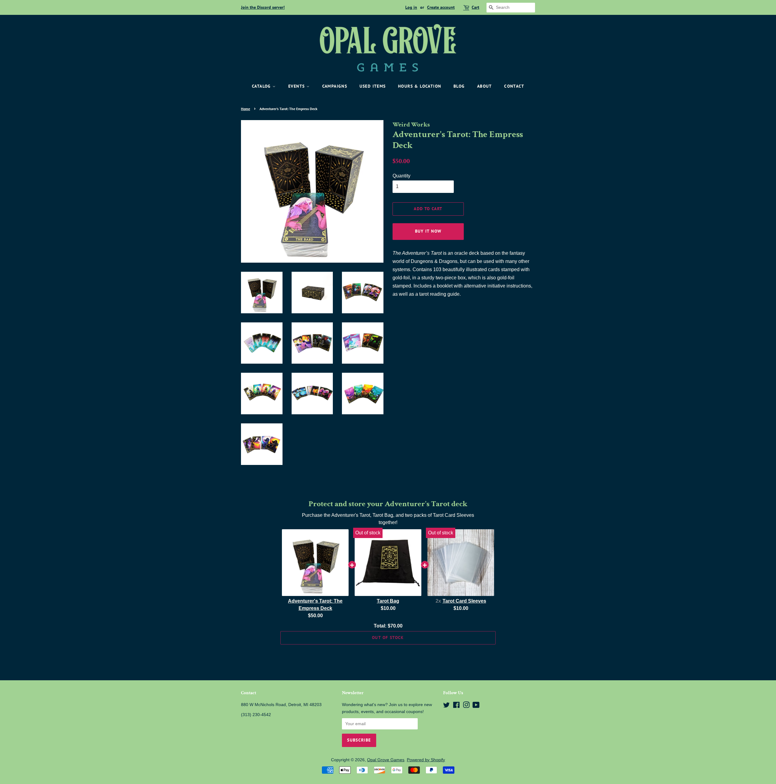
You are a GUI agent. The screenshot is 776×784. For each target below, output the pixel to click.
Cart (475, 7)
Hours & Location (419, 86)
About (484, 86)
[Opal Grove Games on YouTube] (476, 706)
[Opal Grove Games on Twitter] (446, 706)
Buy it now (428, 231)
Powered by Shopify (426, 760)
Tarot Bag (388, 601)
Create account (441, 7)
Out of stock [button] (388, 637)
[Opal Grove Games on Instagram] (466, 706)
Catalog (262, 86)
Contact (514, 86)
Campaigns (334, 86)
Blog (459, 86)
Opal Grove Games (385, 760)
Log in (411, 7)
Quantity (401, 175)
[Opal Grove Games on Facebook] (456, 706)
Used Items (373, 86)
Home (245, 108)
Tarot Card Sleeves (464, 601)
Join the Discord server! (263, 7)
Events (297, 86)
